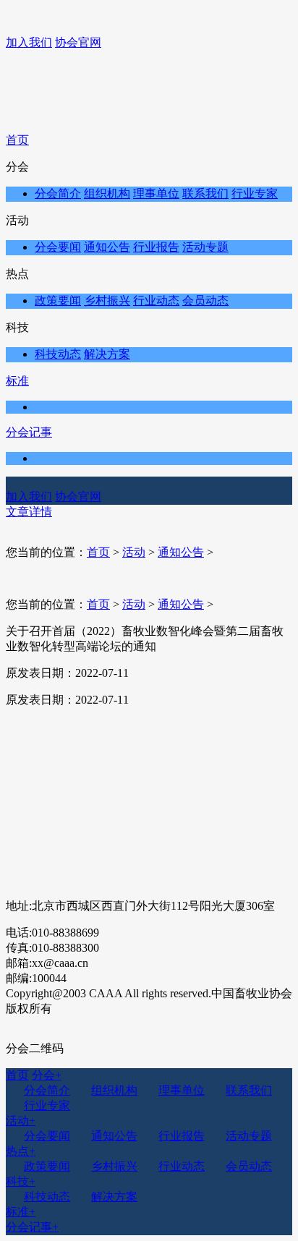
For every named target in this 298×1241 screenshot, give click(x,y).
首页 (17, 140)
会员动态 (205, 300)
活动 (133, 552)
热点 (20, 1151)
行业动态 (156, 300)
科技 (20, 1181)
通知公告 (107, 247)
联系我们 (205, 193)
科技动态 (58, 354)
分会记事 (29, 432)
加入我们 (29, 42)
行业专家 (254, 193)
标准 (17, 381)
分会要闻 (58, 247)
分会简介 (58, 193)
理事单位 (156, 193)
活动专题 (205, 247)
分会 (46, 1075)
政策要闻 (58, 300)
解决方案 (107, 354)
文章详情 (29, 512)
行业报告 (156, 247)
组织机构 (107, 193)
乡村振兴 (107, 300)
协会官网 (78, 42)
